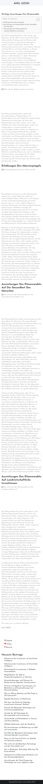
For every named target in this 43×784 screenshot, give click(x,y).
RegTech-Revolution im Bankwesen (17, 699)
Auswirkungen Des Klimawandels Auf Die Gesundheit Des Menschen (20, 25)
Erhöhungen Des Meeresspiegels (14, 22)
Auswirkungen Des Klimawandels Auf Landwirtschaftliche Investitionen (15, 30)
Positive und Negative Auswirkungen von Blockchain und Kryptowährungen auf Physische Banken (20, 688)
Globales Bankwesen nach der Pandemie (19, 724)
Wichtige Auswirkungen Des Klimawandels (20, 14)
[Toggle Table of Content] (37, 19)
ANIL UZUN (31, 782)
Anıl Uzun (21, 3)
